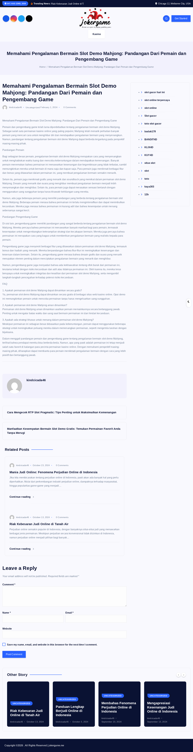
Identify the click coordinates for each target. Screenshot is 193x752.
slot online (150, 108)
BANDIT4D (150, 139)
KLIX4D (148, 147)
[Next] (183, 674)
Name (6, 612)
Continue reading (20, 496)
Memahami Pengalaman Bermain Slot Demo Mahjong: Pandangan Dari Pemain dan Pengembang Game (101, 67)
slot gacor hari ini (154, 92)
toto (146, 178)
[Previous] (178, 674)
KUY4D (148, 155)
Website (7, 628)
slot (146, 171)
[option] (28, 704)
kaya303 (149, 186)
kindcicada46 (15, 107)
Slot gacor (150, 116)
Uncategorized (33, 107)
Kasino (97, 34)
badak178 (150, 131)
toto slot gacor (152, 123)
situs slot (149, 163)
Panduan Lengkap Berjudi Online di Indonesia (24, 711)
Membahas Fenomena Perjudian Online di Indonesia (73, 707)
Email (69, 612)
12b (146, 194)
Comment (8, 584)
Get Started (181, 18)
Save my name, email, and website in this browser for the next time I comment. (52, 644)
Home (42, 67)
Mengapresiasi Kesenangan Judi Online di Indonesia (116, 707)
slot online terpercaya (157, 100)
